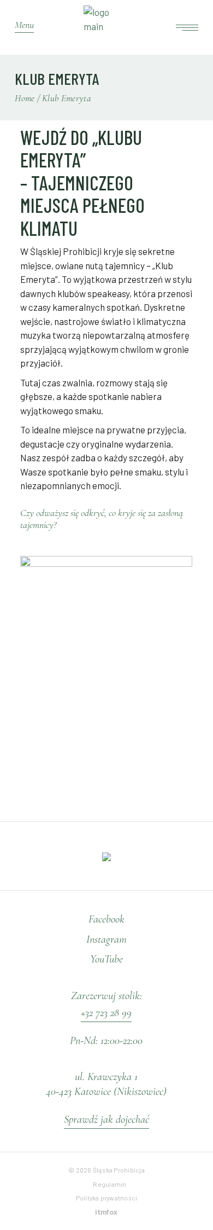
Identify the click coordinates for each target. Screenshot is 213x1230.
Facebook (106, 919)
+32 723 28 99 (106, 1012)
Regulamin (109, 1184)
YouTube (106, 959)
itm (106, 1212)
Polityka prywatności (107, 1198)
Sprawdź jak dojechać (106, 1119)
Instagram (106, 939)
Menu (24, 25)
